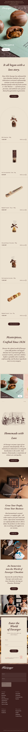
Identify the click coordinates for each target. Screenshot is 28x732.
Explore (17, 699)
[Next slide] (9, 53)
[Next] (24, 401)
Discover (14, 588)
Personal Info (18, 710)
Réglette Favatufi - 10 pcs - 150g (8, 207)
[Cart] (22, 8)
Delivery (3, 697)
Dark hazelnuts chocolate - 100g (8, 278)
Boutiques (4, 695)
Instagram (4, 710)
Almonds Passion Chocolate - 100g (9, 243)
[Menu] (25, 8)
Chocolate (18, 693)
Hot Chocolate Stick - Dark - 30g (9, 172)
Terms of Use (4, 702)
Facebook (4, 712)
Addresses (18, 714)
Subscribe (14, 651)
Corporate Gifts (19, 697)
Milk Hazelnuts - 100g (6, 137)
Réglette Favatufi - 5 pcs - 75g (8, 313)
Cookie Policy (19, 716)
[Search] (19, 8)
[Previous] (3, 401)
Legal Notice (4, 700)
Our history (14, 96)
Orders (17, 712)
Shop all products (14, 324)
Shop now (6, 49)
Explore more (14, 460)
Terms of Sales (5, 704)
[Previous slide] (4, 53)
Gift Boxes (18, 695)
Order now (14, 533)
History (3, 693)
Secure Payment (5, 699)
